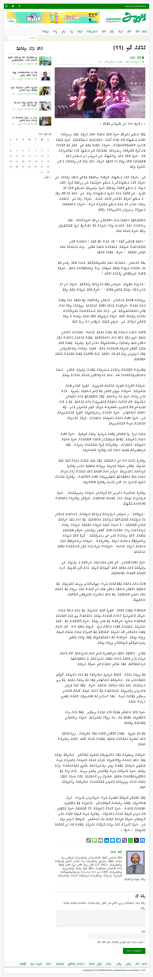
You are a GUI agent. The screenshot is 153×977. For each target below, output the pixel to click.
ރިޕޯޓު (112, 32)
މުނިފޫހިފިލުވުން (92, 32)
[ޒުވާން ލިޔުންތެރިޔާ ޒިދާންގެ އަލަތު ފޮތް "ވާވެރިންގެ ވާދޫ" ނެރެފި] (45, 106)
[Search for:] (23, 39)
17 (42, 161)
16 (48, 161)
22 (11, 161)
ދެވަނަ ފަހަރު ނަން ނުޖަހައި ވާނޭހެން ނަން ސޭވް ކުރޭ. (119, 942)
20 (23, 161)
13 (23, 156)
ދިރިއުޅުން (45, 32)
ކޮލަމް (104, 32)
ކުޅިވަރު (79, 32)
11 (35, 156)
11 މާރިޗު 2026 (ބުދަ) (133, 61)
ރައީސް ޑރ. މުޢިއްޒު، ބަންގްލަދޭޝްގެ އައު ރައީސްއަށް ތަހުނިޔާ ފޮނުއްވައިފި (24, 119)
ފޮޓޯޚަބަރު (23, 964)
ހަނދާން (49, 964)
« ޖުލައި (47, 177)
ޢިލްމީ (63, 32)
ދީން (71, 32)
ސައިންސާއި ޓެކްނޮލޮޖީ (76, 964)
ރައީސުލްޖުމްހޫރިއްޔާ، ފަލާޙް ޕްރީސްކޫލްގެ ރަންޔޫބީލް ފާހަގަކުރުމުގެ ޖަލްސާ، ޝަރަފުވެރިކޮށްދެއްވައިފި (22, 59)
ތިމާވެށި (118, 964)
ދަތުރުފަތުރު (60, 964)
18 (35, 161)
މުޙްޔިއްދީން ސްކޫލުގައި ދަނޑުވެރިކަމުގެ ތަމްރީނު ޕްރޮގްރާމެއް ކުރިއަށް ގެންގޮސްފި (23, 89)
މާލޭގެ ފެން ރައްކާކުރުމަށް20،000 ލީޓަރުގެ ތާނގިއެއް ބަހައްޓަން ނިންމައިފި (24, 74)
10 (42, 156)
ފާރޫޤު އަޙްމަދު (135, 58)
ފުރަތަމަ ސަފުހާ (141, 964)
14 (17, 156)
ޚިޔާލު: (142, 908)
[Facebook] (19, 6)
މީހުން (55, 32)
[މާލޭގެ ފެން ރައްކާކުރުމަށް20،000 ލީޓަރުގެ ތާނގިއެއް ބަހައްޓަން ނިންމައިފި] (45, 76)
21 (17, 161)
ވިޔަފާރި (128, 964)
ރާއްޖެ (129, 32)
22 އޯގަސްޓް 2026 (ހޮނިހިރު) (26, 63)
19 (29, 161)
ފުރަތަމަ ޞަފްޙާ (141, 32)
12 (29, 156)
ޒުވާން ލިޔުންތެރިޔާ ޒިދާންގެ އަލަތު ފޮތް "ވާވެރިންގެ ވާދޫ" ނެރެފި (25, 104)
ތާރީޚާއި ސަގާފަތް (95, 964)
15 (10, 156)
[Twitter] (13, 6)
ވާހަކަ (118, 61)
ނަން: (143, 931)
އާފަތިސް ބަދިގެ (36, 964)
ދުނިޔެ (121, 32)
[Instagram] (6, 6)
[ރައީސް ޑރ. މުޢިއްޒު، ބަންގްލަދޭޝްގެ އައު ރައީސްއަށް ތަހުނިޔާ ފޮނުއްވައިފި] (45, 121)
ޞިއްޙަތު (109, 964)
